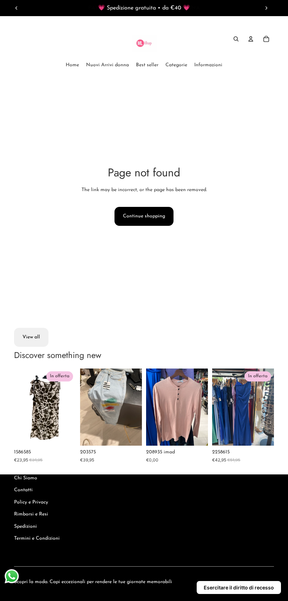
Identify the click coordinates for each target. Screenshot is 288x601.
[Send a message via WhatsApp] (12, 576)
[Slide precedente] (16, 8)
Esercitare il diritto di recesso (239, 587)
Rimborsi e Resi (31, 514)
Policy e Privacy (31, 502)
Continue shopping (144, 216)
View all (31, 337)
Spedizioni (25, 526)
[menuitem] (72, 65)
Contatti (23, 490)
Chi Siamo (25, 478)
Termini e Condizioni (37, 538)
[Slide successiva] (266, 8)
